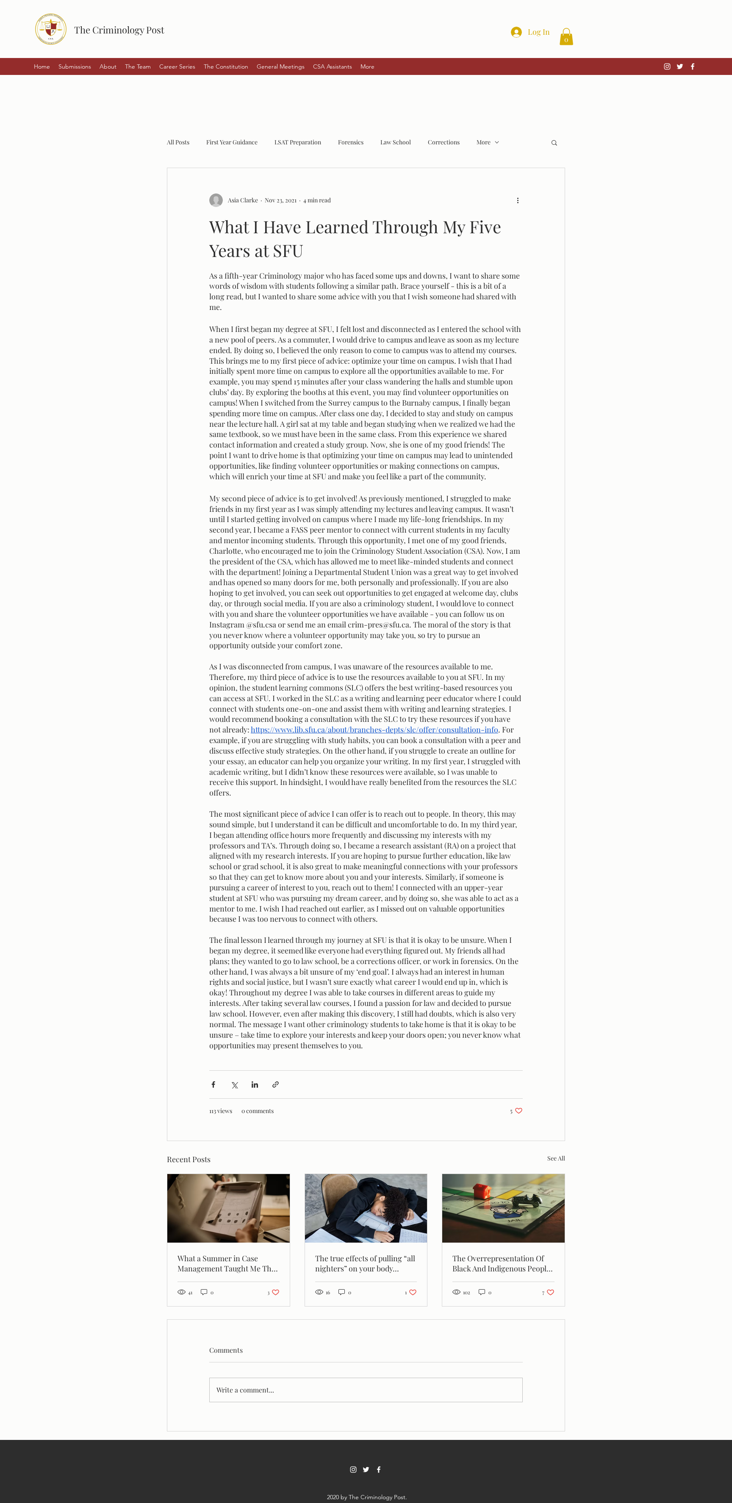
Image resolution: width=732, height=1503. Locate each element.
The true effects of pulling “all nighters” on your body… (365, 1263)
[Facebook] (692, 66)
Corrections (444, 142)
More (484, 142)
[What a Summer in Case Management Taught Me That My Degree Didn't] (228, 1208)
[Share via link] (276, 1084)
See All (556, 1158)
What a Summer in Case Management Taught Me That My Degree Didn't (227, 1263)
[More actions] (518, 200)
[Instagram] (667, 66)
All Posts (178, 142)
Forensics (350, 142)
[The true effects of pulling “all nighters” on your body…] (366, 1208)
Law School (395, 142)
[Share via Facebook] (213, 1084)
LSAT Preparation (297, 142)
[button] (566, 36)
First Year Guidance (232, 142)
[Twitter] (680, 66)
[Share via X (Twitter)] (234, 1084)
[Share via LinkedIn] (255, 1084)
